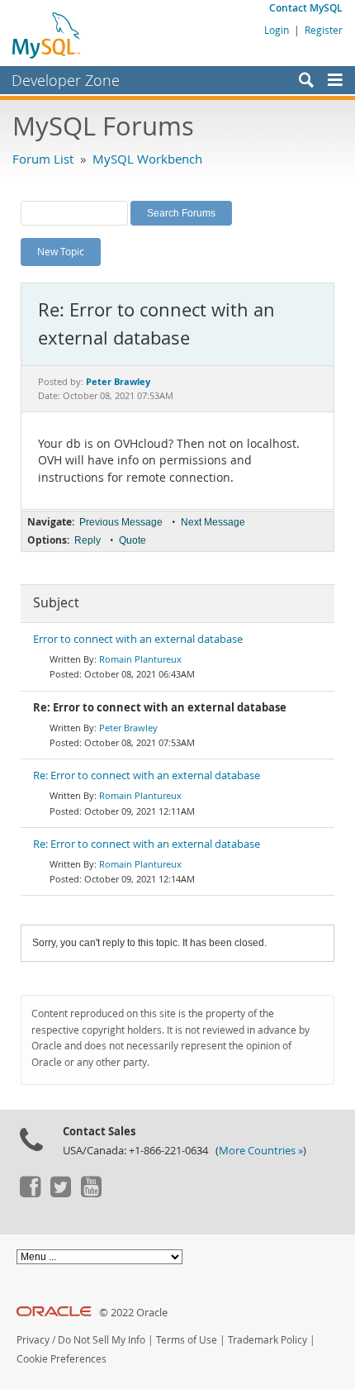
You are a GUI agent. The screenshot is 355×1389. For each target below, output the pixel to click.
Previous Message (121, 522)
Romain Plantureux (140, 659)
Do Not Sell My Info (101, 1340)
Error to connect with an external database (138, 639)
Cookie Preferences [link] (61, 1359)
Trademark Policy (267, 1340)
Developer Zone (66, 80)
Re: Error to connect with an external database (146, 775)
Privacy (33, 1340)
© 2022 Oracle (133, 1313)
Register (324, 29)
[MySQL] (47, 34)
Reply (87, 540)
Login (276, 29)
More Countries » (261, 1151)
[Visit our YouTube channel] (91, 1193)
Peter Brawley (128, 727)
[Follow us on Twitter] (60, 1193)
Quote (132, 540)
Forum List (42, 158)
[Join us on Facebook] (30, 1193)
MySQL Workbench (147, 158)
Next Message (213, 522)
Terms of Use (186, 1340)
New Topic (60, 251)
